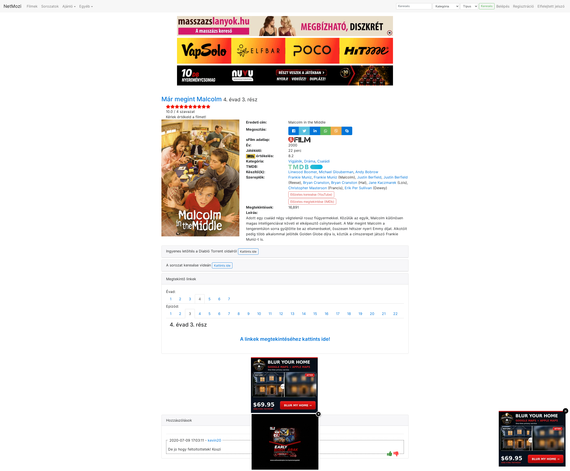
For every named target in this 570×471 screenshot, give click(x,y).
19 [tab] (360, 313)
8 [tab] (239, 313)
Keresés (487, 6)
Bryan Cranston (316, 182)
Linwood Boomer (302, 172)
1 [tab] (170, 299)
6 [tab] (219, 299)
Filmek (32, 6)
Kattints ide (222, 265)
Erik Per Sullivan (358, 188)
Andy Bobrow (366, 172)
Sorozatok (50, 6)
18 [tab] (349, 313)
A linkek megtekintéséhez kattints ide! (285, 339)
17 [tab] (338, 313)
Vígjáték (295, 161)
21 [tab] (384, 313)
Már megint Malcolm (192, 99)
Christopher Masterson (307, 188)
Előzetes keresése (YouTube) (311, 194)
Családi (323, 161)
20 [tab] (372, 313)
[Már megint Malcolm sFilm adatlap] (299, 139)
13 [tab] (292, 313)
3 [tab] (190, 299)
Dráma (309, 161)
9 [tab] (248, 313)
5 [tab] (209, 299)
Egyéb (84, 6)
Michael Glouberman (336, 172)
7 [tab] (229, 299)
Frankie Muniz (300, 177)
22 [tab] (395, 313)
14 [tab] (304, 313)
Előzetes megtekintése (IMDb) (312, 201)
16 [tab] (326, 313)
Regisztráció (523, 6)
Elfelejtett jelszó (551, 6)
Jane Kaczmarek (382, 182)
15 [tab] (315, 313)
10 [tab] (259, 313)
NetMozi (12, 6)
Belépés (502, 6)
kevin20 (214, 440)
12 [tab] (281, 313)
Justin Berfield (369, 177)
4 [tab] (200, 299)
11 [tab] (270, 313)
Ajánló (67, 6)
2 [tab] (180, 299)
